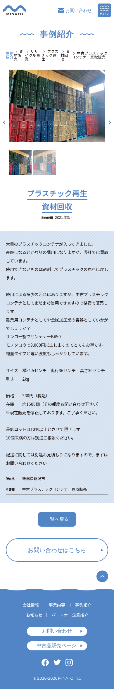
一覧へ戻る (57, 519)
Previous (4, 122)
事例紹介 (9, 55)
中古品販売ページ (56, 645)
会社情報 (31, 605)
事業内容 (57, 605)
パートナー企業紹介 (69, 615)
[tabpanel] (57, 106)
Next (110, 122)
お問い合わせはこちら (57, 550)
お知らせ (34, 615)
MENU (104, 10)
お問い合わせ (78, 10)
